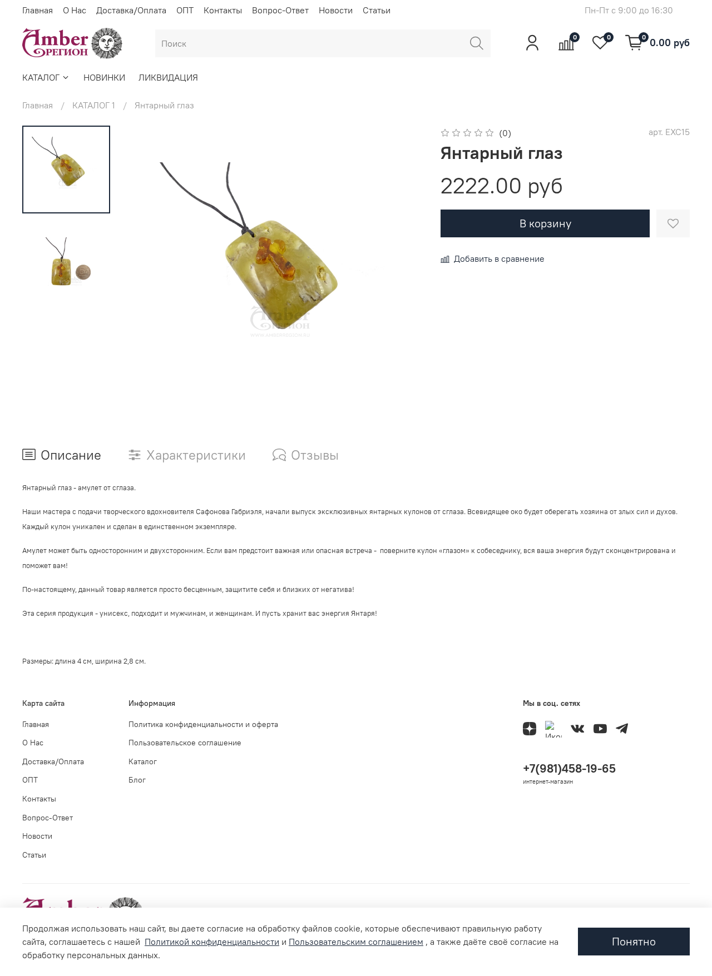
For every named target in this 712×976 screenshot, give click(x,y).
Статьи (376, 10)
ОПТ (185, 10)
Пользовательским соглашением (356, 941)
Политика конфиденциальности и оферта (203, 724)
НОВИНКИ (104, 77)
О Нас (74, 10)
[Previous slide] (150, 273)
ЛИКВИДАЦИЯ (168, 77)
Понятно (634, 941)
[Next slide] (400, 273)
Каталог (142, 761)
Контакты (223, 10)
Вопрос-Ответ (280, 10)
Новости (336, 10)
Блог (137, 780)
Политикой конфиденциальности (212, 941)
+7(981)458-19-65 (569, 768)
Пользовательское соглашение (184, 743)
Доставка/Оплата (131, 10)
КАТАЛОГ (41, 77)
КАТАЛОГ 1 (93, 105)
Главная (37, 10)
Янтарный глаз (164, 105)
